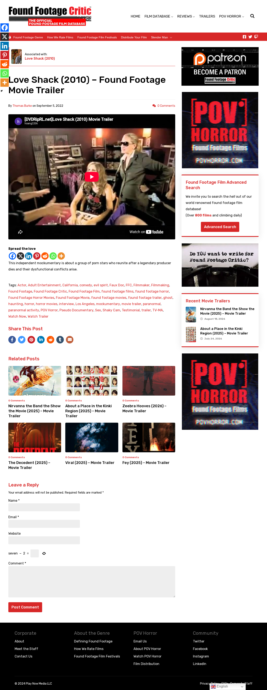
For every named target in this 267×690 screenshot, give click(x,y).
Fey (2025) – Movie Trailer (146, 462)
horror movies (46, 304)
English (222, 686)
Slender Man (159, 37)
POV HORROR (230, 16)
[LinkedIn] (41, 339)
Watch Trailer (38, 316)
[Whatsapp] (53, 256)
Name (14, 500)
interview (66, 304)
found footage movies (108, 297)
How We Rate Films (60, 37)
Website (14, 533)
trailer (146, 310)
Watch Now (17, 316)
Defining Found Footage (93, 641)
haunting (15, 304)
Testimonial (131, 310)
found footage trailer (145, 297)
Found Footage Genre (28, 37)
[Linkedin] (28, 256)
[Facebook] (12, 256)
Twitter (198, 641)
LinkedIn (199, 664)
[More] (61, 256)
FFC (129, 285)
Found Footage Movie (72, 297)
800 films (203, 215)
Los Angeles (85, 304)
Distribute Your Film (134, 37)
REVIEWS (184, 16)
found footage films (117, 291)
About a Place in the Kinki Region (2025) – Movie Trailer (88, 411)
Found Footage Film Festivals (97, 37)
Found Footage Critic (50, 291)
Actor (22, 285)
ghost (168, 297)
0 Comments (166, 106)
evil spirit (101, 285)
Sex (98, 310)
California (70, 285)
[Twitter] (250, 37)
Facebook (200, 649)
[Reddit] (45, 256)
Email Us (140, 641)
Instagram (201, 656)
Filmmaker (142, 285)
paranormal (152, 304)
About (19, 641)
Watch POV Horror (147, 656)
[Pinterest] (36, 256)
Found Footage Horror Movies (31, 297)
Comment (17, 563)
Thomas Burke (22, 106)
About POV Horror (147, 649)
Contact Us (23, 656)
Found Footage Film (84, 291)
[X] (20, 256)
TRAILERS (207, 16)
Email (13, 517)
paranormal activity (23, 310)
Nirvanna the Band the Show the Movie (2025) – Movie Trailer (34, 411)
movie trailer (131, 304)
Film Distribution (146, 664)
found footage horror (152, 291)
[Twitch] (256, 37)
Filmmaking (160, 285)
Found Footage (20, 291)
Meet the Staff (26, 649)
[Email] (69, 339)
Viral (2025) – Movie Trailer (90, 462)
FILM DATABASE (157, 16)
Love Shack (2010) (40, 58)
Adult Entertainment (44, 285)
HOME (135, 16)
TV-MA (157, 310)
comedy (85, 285)
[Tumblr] (60, 339)
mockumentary (108, 304)
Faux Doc (117, 285)
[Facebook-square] (244, 37)
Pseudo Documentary (76, 310)
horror (29, 304)
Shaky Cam (111, 310)
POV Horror (49, 310)
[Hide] (1, 91)
